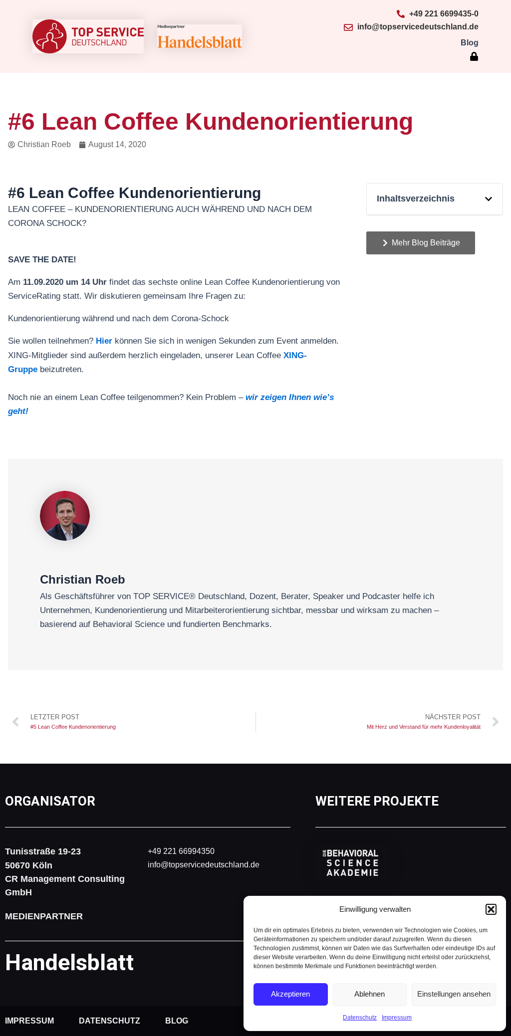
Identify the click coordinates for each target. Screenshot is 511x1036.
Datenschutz (360, 1017)
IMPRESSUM (29, 1021)
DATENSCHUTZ (109, 1021)
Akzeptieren (290, 994)
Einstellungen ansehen (454, 994)
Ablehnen (369, 994)
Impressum (397, 1017)
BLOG (176, 1021)
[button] (491, 909)
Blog (470, 42)
